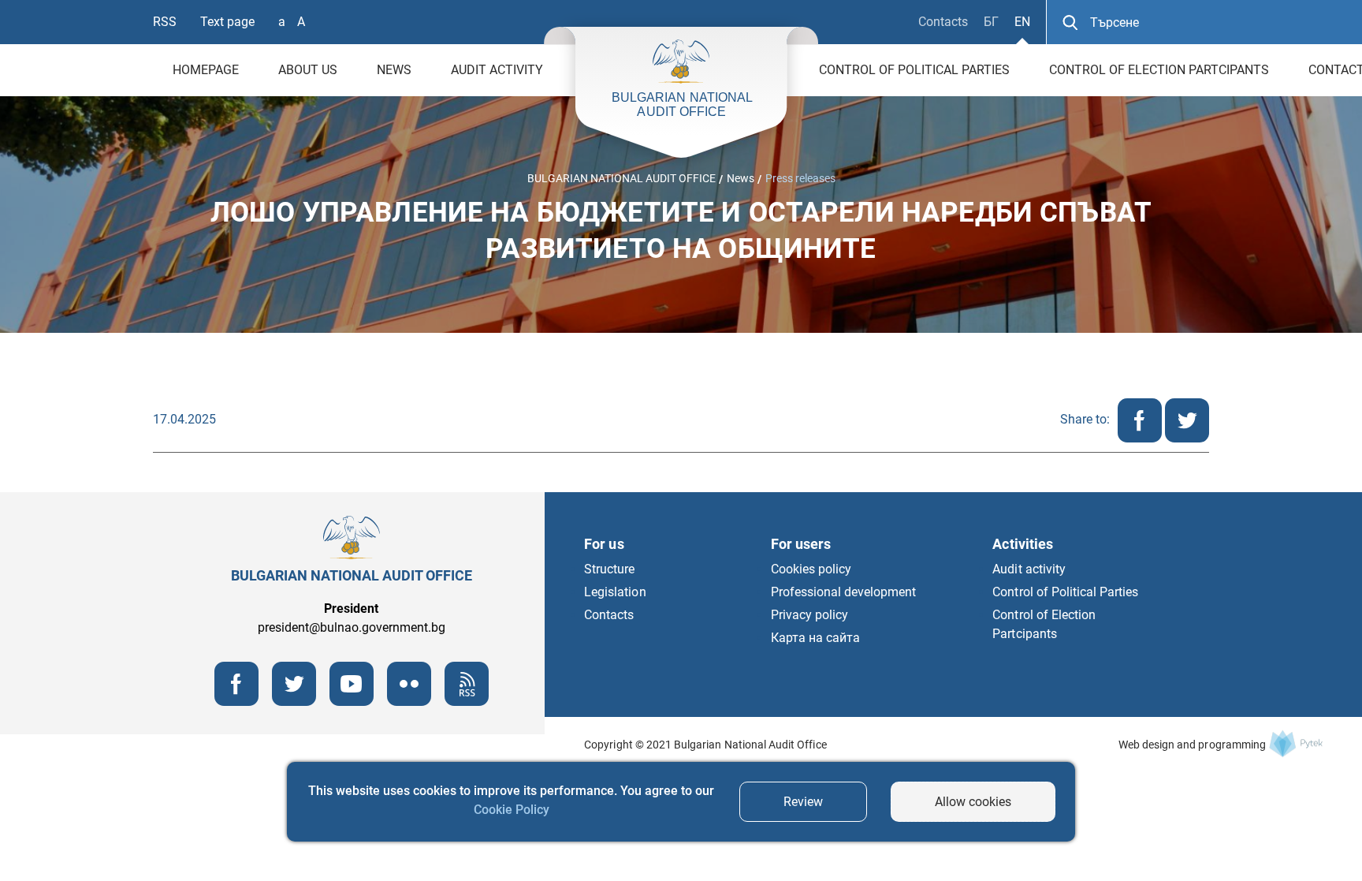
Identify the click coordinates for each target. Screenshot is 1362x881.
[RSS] (467, 701)
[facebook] (1141, 438)
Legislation (615, 591)
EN (1022, 21)
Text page (227, 21)
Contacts (943, 21)
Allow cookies (973, 801)
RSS (165, 21)
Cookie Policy (511, 809)
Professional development (844, 591)
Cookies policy (811, 569)
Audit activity (497, 69)
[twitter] (1187, 438)
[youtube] (351, 701)
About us (307, 69)
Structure (609, 569)
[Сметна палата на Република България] (1296, 743)
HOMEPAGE (206, 69)
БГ (991, 21)
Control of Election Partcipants (1159, 69)
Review (803, 801)
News (394, 69)
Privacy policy (809, 614)
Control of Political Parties (914, 69)
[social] (409, 701)
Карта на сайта (815, 637)
